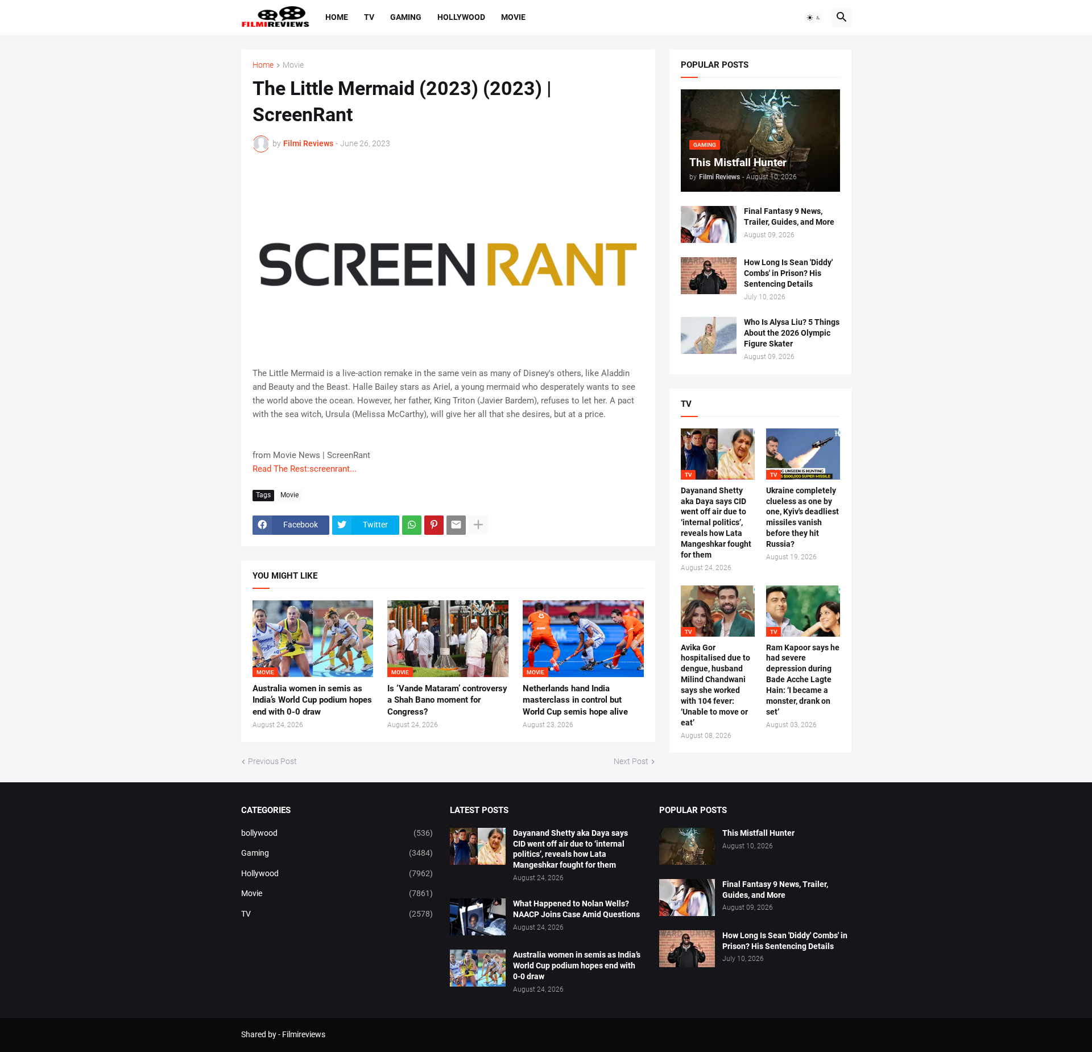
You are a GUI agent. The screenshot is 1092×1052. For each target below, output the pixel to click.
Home (336, 17)
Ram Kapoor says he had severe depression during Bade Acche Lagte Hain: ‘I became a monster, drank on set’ (802, 679)
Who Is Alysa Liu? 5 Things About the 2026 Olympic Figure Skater (791, 332)
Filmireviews (303, 1034)
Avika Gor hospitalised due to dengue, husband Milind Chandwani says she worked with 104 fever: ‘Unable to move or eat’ (715, 685)
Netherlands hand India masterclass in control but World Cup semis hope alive (575, 700)
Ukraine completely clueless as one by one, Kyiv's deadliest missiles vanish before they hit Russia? (802, 517)
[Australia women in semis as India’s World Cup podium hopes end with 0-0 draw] (478, 968)
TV (369, 17)
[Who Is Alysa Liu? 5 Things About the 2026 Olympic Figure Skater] (709, 335)
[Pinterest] (434, 525)
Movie (513, 17)
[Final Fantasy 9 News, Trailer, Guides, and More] (709, 224)
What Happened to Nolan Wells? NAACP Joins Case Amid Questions (576, 909)
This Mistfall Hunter (758, 833)
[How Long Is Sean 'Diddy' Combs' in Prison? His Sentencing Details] (709, 275)
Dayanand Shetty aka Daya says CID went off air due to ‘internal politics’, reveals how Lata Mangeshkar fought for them (716, 522)
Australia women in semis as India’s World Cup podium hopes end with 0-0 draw (312, 700)
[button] (814, 17)
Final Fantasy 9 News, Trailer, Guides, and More (789, 216)
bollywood (337, 833)
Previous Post (272, 761)
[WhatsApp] (411, 525)
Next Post (631, 761)
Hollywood (461, 17)
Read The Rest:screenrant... (305, 469)
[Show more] (478, 525)
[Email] (456, 525)
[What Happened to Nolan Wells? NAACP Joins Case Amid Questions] (478, 916)
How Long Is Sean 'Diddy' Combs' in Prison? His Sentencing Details (788, 273)
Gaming (405, 17)
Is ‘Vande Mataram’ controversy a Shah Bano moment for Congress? (447, 700)
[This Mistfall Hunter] (687, 846)
